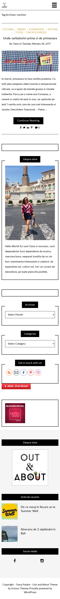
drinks (21, 29)
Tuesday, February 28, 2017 (36, 44)
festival (53, 29)
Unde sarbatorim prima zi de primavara (30, 38)
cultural (8, 29)
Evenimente (36, 29)
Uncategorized (36, 32)
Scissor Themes (20, 588)
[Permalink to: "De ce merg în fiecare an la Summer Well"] (10, 511)
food (19, 32)
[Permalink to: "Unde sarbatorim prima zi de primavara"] (30, 61)
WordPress (30, 592)
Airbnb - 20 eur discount (18, 386)
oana (15, 44)
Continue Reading (28, 120)
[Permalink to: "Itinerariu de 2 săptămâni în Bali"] (10, 533)
